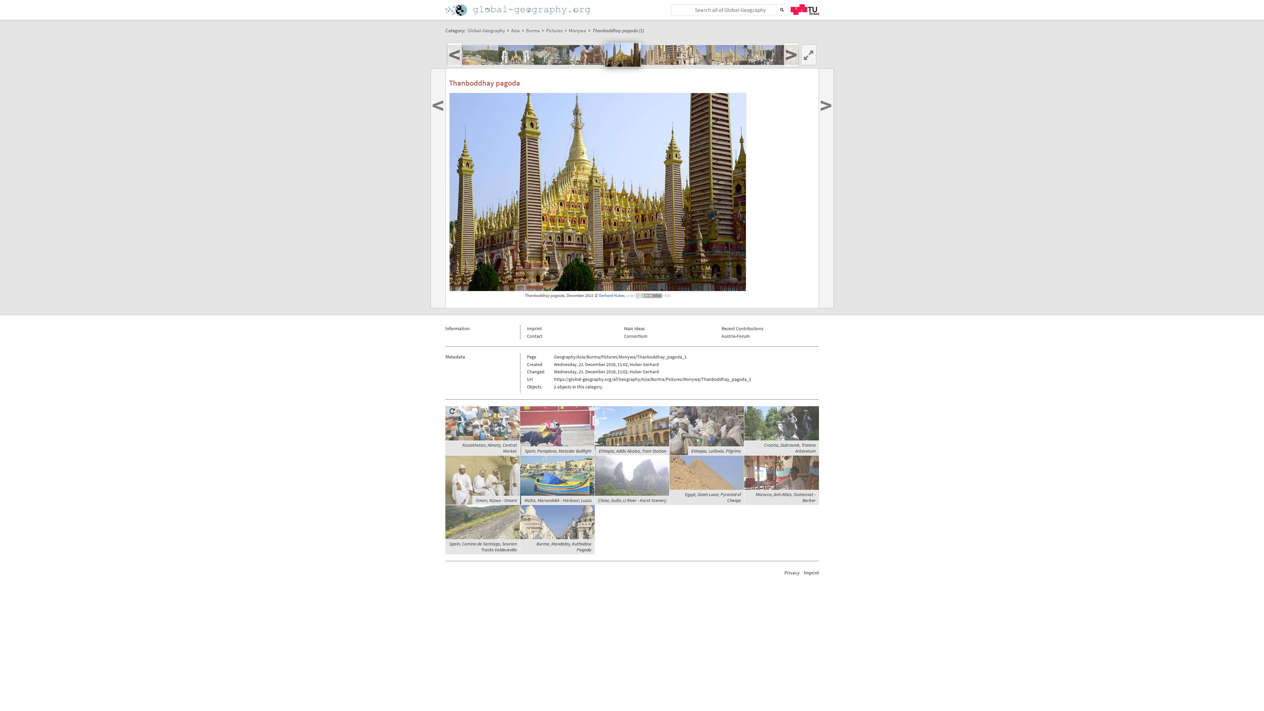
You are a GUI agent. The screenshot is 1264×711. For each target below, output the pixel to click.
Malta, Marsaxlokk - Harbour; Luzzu (558, 500)
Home (518, 10)
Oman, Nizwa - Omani (496, 500)
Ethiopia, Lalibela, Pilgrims (716, 451)
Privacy (792, 572)
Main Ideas (634, 328)
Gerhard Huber (611, 295)
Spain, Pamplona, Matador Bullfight (558, 451)
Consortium (635, 336)
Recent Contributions (742, 328)
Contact (534, 336)
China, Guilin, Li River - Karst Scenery (632, 500)
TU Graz (805, 9)
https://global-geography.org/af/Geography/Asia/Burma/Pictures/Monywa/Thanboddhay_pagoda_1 (652, 379)
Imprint (534, 328)
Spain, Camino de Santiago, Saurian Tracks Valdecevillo (483, 547)
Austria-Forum (736, 336)
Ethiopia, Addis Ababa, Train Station (632, 451)
